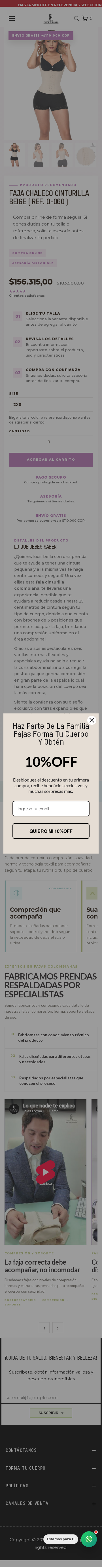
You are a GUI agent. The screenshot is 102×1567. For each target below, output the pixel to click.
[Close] (92, 720)
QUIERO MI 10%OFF (51, 831)
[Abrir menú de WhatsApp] (89, 1539)
